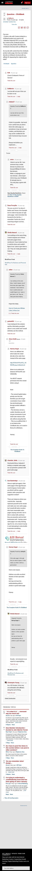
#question (13, 63)
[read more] (18, 722)
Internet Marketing (23, 783)
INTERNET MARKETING (9, 22)
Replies (8, 724)
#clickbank (6, 63)
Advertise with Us (25, 8)
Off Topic (18, 715)
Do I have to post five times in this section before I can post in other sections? (17, 748)
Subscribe (14, 24)
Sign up (27, 2)
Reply (8, 742)
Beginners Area (22, 732)
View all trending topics (10, 798)
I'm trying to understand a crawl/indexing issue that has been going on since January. (16, 780)
